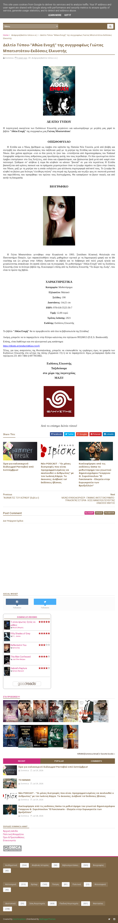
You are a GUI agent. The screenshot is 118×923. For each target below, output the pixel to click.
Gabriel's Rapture (19, 668)
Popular (59, 761)
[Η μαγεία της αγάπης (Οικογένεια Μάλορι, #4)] (10, 721)
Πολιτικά (77, 884)
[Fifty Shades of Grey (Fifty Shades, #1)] (7, 640)
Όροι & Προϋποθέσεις (14, 837)
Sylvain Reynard (18, 671)
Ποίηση (55, 884)
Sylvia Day (16, 648)
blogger (89, 513)
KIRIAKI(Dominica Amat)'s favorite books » (96, 754)
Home (5, 35)
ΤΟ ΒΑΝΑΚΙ (24, 779)
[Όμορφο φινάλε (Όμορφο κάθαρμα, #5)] (85, 722)
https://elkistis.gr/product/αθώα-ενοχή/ (21, 346)
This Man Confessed (21, 656)
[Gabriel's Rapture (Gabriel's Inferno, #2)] (7, 675)
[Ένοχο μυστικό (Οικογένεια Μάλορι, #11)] (70, 721)
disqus (99, 513)
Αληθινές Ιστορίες (40, 865)
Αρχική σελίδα (10, 831)
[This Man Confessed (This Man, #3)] (7, 664)
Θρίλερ (34, 884)
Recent (21, 761)
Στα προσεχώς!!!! (11, 697)
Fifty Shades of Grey (20, 633)
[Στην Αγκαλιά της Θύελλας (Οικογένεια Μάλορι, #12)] (100, 721)
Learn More (54, 15)
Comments (96, 761)
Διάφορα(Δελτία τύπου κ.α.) (24, 35)
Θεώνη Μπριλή (18, 627)
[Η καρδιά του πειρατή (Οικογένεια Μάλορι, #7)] (25, 721)
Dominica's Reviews (27, 617)
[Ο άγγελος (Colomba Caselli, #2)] (40, 747)
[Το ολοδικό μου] (70, 748)
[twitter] (109, 919)
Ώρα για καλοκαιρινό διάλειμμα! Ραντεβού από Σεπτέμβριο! (18, 466)
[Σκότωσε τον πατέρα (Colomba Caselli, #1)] (25, 747)
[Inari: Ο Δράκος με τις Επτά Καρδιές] (10, 746)
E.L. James (17, 636)
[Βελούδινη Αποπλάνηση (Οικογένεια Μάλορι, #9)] (55, 721)
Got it (67, 15)
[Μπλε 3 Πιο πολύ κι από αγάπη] (55, 746)
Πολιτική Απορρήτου (13, 834)
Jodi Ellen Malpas (19, 659)
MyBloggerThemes (47, 919)
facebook (109, 513)
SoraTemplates (19, 919)
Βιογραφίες (98, 865)
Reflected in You (18, 645)
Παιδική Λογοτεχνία (69, 903)
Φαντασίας (98, 903)
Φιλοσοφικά (100, 884)
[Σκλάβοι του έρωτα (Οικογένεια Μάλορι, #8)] (40, 721)
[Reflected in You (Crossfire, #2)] (7, 652)
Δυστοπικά (10, 903)
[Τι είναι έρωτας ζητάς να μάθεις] (7, 629)
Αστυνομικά (10, 884)
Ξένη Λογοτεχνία (37, 903)
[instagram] (114, 919)
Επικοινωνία (9, 840)
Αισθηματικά (11, 865)
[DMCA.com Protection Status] (12, 850)
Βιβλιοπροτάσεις (70, 865)
